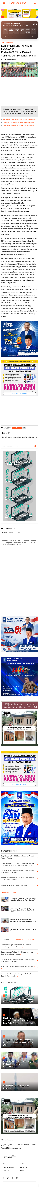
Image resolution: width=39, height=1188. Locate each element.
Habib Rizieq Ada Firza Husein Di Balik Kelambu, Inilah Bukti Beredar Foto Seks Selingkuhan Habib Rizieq (19, 1020)
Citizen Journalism (8, 1167)
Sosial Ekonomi (9, 42)
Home (2, 42)
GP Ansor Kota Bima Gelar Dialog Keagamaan (18, 123)
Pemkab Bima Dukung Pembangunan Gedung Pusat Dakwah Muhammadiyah (19, 1064)
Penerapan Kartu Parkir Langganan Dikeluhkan (19, 120)
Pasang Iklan (6, 1170)
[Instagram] (17, 1178)
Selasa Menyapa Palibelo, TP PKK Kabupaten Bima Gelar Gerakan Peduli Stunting (22, 910)
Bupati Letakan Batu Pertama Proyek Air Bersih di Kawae (19, 463)
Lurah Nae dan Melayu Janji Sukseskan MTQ (18, 126)
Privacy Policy (24, 1167)
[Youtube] (12, 1178)
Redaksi (22, 1164)
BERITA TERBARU (10, 892)
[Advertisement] (16, 91)
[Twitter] (8, 1178)
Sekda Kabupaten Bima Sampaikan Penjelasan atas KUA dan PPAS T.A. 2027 (18, 1042)
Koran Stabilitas (17, 3)
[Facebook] (3, 1178)
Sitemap (22, 1170)
